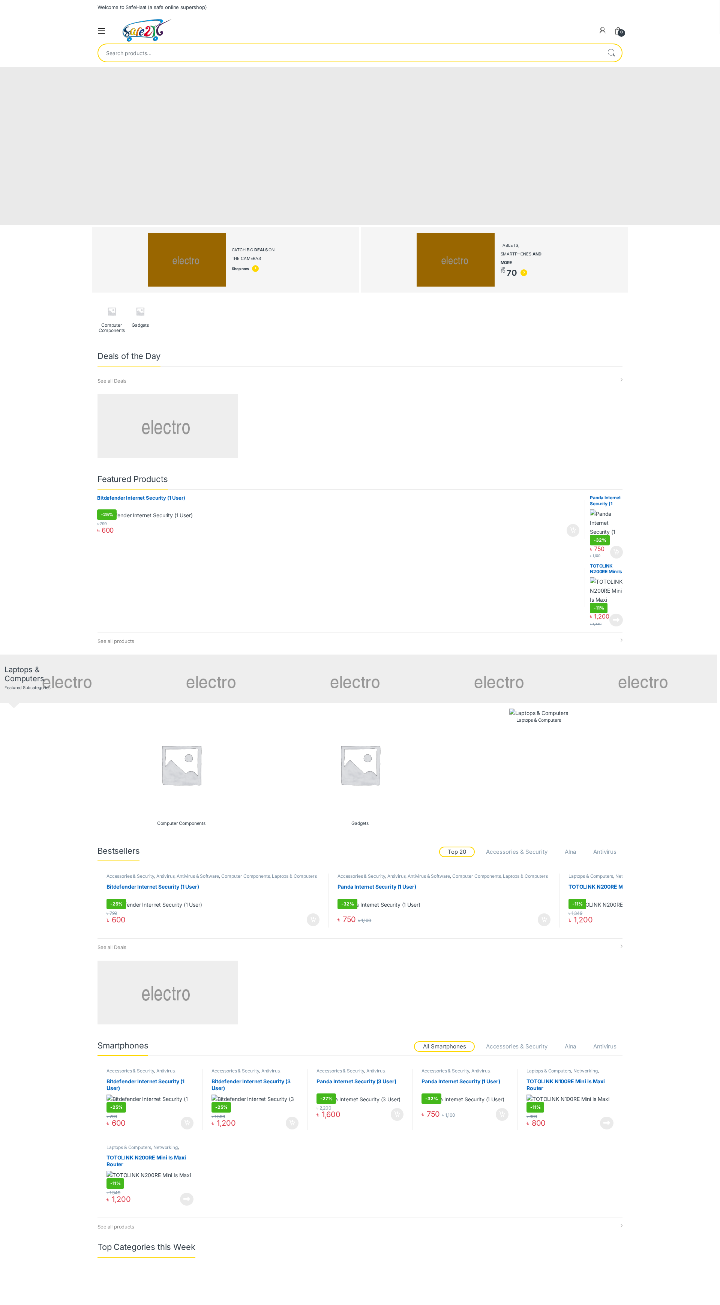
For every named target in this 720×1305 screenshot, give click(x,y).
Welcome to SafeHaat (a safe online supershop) (152, 7)
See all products (116, 641)
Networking (585, 1071)
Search (611, 53)
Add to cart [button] (573, 530)
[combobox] (349, 53)
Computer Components (245, 876)
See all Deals (112, 381)
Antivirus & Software (198, 876)
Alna (570, 851)
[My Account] (602, 30)
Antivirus (604, 851)
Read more (616, 620)
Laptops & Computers (294, 876)
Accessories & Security (517, 851)
